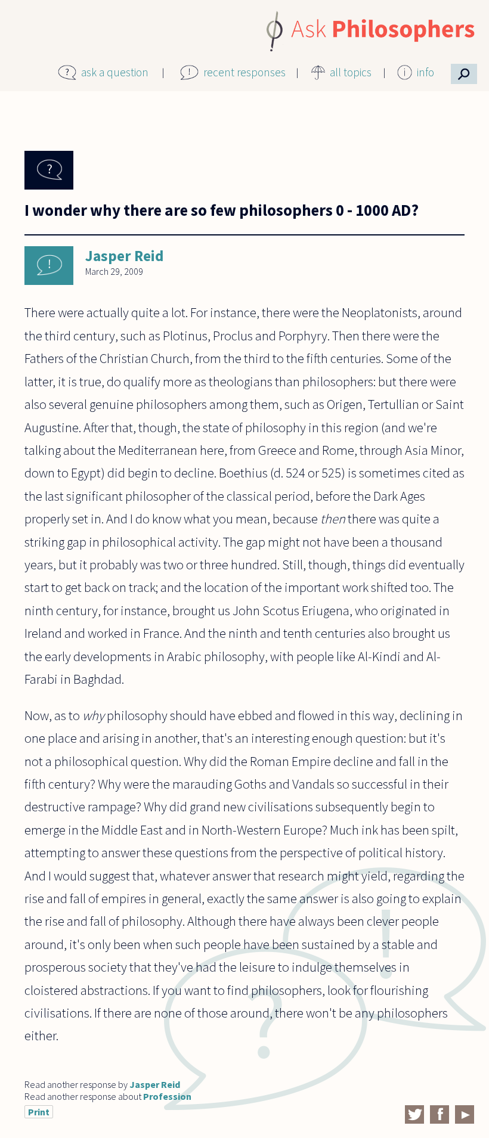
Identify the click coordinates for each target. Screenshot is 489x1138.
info (425, 72)
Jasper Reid (124, 255)
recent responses (244, 72)
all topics (351, 72)
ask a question (114, 72)
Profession (167, 1096)
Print (38, 1112)
